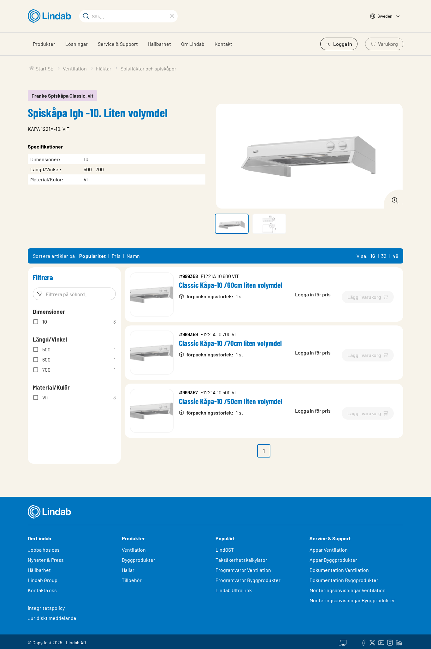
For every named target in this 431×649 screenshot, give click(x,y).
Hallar (128, 570)
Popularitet (92, 256)
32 (384, 256)
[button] (232, 223)
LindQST (225, 550)
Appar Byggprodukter (333, 560)
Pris (116, 256)
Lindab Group (42, 580)
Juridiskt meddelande (52, 618)
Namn (133, 256)
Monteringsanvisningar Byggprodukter (352, 600)
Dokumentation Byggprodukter (344, 580)
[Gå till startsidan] (51, 16)
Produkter (44, 44)
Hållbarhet (159, 44)
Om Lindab (192, 44)
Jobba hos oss (44, 550)
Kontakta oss (42, 590)
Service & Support (118, 44)
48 (395, 256)
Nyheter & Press (46, 560)
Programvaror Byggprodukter (248, 580)
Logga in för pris (313, 294)
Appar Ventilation (329, 550)
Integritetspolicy (46, 608)
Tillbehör (132, 580)
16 (372, 256)
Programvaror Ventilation (243, 570)
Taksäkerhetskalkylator (241, 560)
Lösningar (76, 44)
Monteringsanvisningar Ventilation (348, 590)
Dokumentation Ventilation (339, 570)
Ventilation (134, 550)
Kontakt (223, 44)
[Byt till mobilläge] (342, 641)
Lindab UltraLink (234, 590)
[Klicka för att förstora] (393, 199)
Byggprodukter (138, 560)
